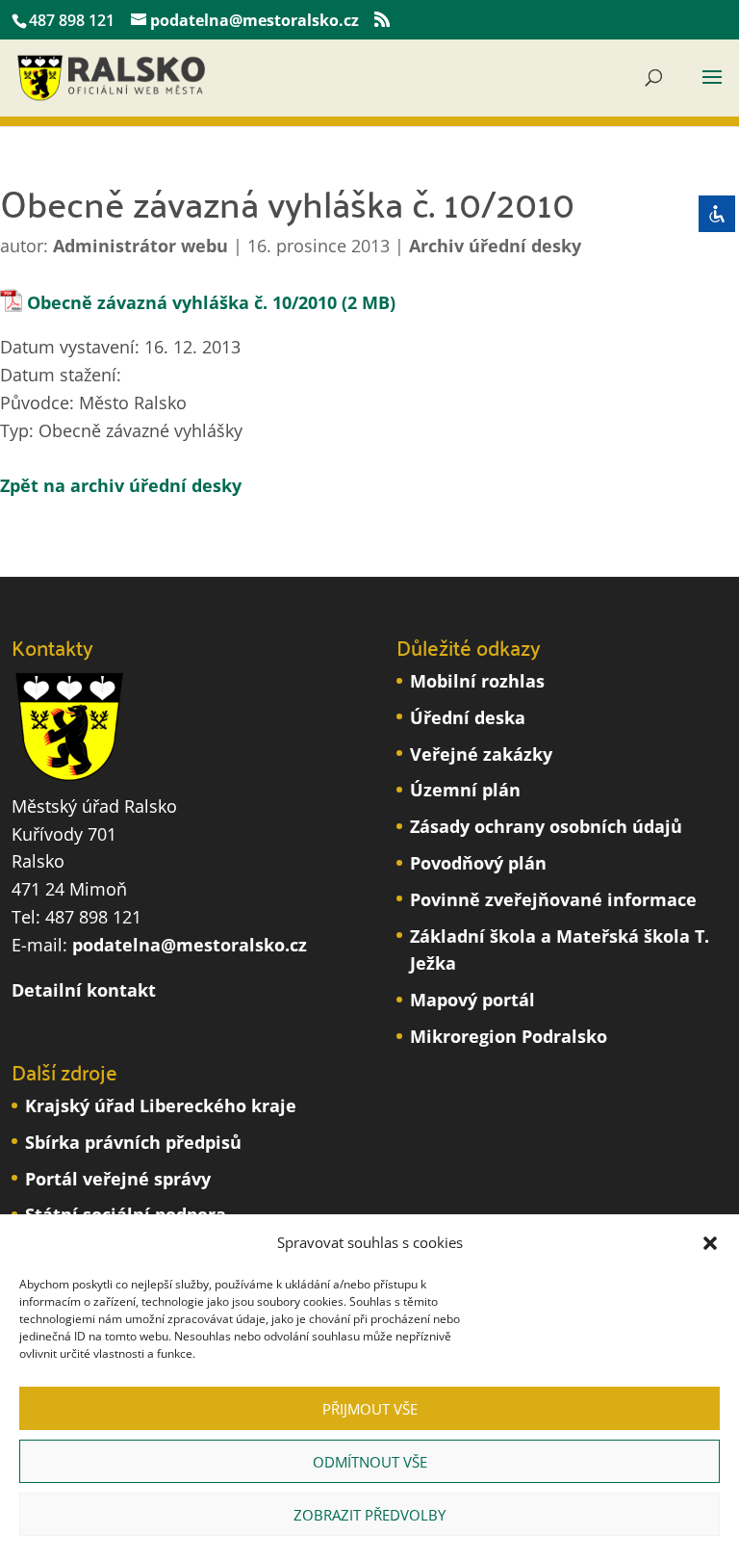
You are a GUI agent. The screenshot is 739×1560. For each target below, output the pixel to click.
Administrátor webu (140, 245)
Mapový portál (472, 999)
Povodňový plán (478, 862)
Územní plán (465, 789)
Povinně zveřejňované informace (553, 899)
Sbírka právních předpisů (133, 1142)
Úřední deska (467, 717)
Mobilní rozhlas (477, 680)
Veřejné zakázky (481, 754)
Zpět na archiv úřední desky (121, 485)
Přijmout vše (370, 1408)
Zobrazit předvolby (369, 1514)
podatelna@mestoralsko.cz (189, 944)
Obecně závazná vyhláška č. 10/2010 (182, 302)
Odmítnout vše (370, 1461)
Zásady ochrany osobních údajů (546, 826)
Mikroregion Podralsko (508, 1036)
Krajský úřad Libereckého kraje (160, 1105)
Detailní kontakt (84, 989)
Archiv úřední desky (495, 245)
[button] (710, 1243)
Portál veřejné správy (118, 1178)
